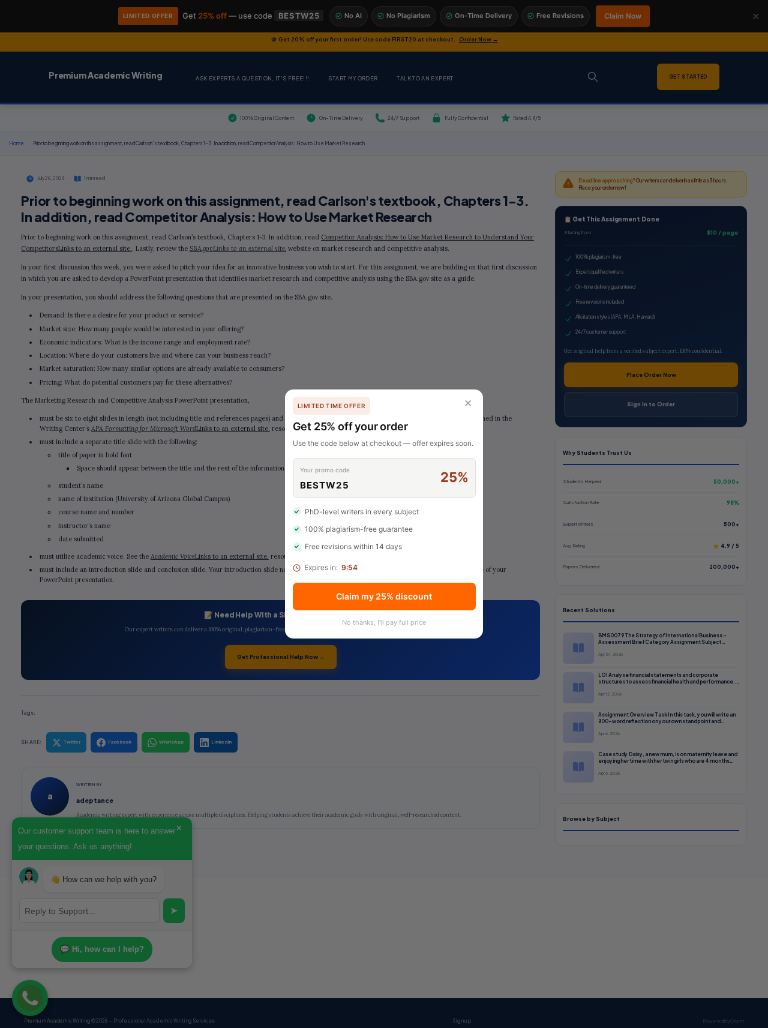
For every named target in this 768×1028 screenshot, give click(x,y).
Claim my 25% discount (384, 596)
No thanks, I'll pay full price (384, 622)
